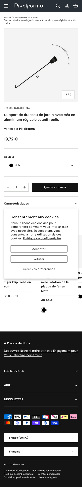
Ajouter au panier (55, 187)
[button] (75, 6)
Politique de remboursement (19, 474)
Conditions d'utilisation (16, 470)
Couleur (9, 156)
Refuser (38, 259)
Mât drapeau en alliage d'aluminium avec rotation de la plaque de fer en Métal (55, 282)
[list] (41, 65)
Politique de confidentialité (42, 238)
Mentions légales (48, 477)
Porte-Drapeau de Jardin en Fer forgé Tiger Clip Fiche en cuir (17, 280)
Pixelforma (18, 464)
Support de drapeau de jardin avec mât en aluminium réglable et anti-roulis (40, 21)
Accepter (39, 249)
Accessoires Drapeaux (26, 17)
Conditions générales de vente (19, 477)
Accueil (7, 17)
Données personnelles (49, 474)
